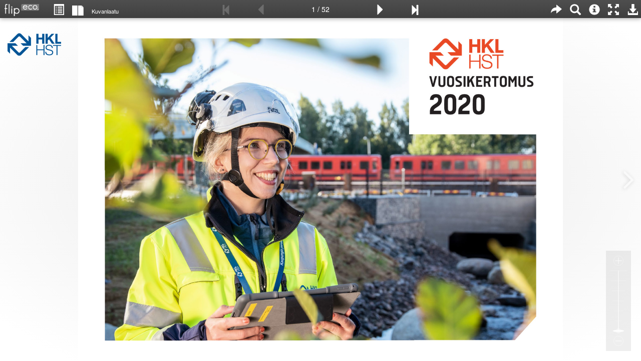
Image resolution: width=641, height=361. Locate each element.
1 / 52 (320, 9)
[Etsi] (575, 9)
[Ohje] (594, 9)
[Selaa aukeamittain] (78, 10)
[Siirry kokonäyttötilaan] (613, 9)
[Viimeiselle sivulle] (414, 9)
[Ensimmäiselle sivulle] (226, 9)
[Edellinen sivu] (260, 9)
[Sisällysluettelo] (58, 9)
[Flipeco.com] (19, 7)
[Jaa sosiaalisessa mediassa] (556, 9)
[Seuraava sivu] (380, 9)
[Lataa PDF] (632, 9)
